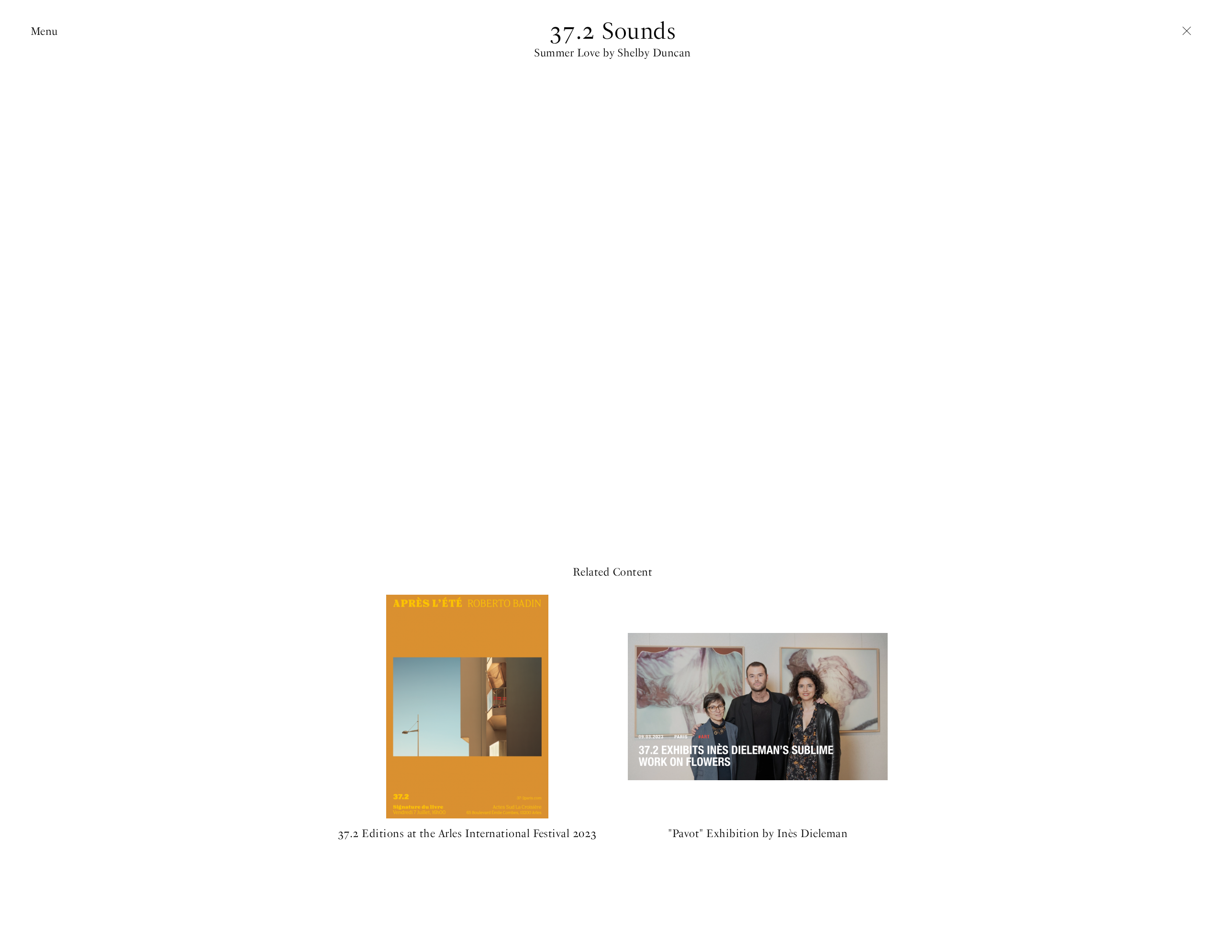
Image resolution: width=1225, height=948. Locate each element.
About (45, 136)
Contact (50, 150)
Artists (46, 60)
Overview (53, 46)
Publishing (57, 91)
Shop (43, 121)
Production (58, 76)
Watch (467, 599)
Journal (48, 105)
